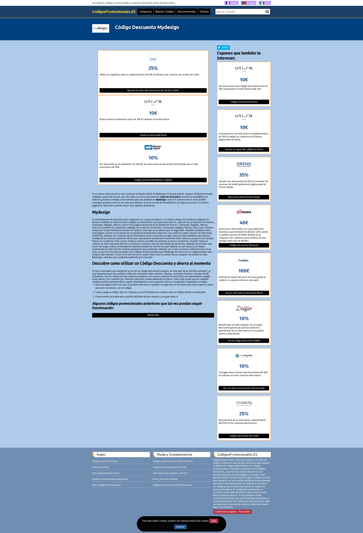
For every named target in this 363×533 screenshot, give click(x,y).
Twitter (224, 47)
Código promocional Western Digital (153, 180)
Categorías (145, 11)
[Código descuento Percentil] (244, 403)
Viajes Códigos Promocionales (106, 485)
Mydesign (153, 315)
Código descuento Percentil (244, 435)
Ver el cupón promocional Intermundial (243, 388)
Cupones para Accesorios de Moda (169, 467)
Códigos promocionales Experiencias (110, 479)
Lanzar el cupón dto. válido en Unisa (244, 149)
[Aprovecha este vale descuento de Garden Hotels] (153, 58)
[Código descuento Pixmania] (244, 212)
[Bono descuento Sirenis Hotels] (244, 165)
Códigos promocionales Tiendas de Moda (173, 461)
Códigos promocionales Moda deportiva (172, 485)
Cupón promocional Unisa (153, 135)
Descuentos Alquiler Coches (106, 473)
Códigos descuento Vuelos (105, 461)
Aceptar (180, 526)
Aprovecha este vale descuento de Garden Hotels (153, 90)
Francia (233, 3)
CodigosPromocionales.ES (114, 12)
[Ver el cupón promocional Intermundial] (244, 356)
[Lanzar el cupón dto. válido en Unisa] (244, 117)
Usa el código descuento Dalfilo (244, 340)
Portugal (250, 3)
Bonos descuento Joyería (165, 479)
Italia (266, 3)
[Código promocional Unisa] (244, 69)
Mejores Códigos (164, 11)
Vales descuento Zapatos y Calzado (170, 473)
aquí (213, 521)
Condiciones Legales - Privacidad (232, 511)
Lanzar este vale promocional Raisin (244, 293)
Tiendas (204, 11)
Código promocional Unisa (244, 101)
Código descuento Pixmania (243, 245)
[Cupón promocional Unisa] (153, 103)
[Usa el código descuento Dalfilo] (244, 308)
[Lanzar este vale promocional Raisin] (244, 261)
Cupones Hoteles (100, 467)
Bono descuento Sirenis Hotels (244, 197)
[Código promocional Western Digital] (153, 148)
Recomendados (187, 11)
